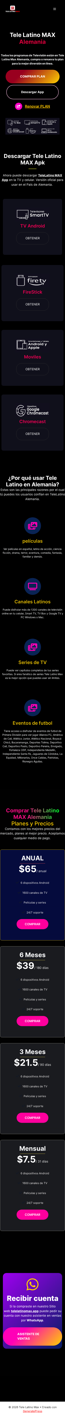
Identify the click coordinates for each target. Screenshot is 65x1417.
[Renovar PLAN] (32, 106)
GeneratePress (32, 1411)
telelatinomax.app (25, 1311)
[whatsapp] (32, 1284)
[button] (33, 77)
